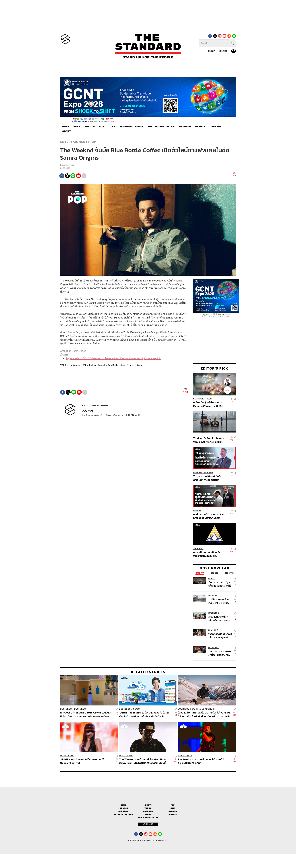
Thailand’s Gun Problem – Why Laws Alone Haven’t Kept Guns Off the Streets (209, 439)
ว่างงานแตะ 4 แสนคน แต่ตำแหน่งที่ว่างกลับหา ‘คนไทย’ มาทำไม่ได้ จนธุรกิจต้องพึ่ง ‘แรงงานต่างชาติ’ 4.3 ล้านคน (219, 652)
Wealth (148, 805)
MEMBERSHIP (148, 824)
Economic (198, 399)
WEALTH (89, 126)
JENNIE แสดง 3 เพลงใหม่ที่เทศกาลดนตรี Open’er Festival (82, 761)
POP (101, 126)
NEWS (76, 126)
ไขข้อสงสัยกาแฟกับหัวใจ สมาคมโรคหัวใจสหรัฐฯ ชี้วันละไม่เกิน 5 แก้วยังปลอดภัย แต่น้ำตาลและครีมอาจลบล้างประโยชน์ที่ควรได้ (204, 714)
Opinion (123, 811)
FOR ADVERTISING (148, 817)
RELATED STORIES (148, 671)
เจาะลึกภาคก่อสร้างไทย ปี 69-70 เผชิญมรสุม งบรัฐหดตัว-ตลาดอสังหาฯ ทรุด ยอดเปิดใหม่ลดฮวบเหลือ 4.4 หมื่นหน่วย (218, 601)
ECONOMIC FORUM (131, 126)
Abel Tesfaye (90, 364)
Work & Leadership (204, 709)
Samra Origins (135, 364)
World (197, 472)
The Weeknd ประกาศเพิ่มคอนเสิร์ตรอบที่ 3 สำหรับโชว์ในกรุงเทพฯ (201, 761)
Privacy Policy (123, 814)
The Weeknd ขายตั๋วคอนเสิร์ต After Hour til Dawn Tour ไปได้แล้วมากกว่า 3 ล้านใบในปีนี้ (144, 761)
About (147, 814)
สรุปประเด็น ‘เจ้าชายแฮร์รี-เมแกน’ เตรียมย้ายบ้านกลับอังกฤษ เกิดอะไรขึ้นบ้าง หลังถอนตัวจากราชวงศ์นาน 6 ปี (208, 516)
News (136, 709)
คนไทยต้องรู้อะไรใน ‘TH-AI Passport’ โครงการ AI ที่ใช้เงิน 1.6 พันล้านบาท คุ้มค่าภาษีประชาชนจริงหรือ (208, 404)
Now (173, 808)
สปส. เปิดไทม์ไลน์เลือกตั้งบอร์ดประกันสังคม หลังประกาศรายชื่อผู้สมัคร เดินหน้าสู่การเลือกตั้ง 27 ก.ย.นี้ (207, 553)
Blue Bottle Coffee (116, 364)
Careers (148, 811)
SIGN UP (223, 50)
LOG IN (212, 50)
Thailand (208, 472)
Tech (209, 399)
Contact (172, 814)
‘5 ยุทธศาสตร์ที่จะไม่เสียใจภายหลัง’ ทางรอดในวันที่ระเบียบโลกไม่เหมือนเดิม (207, 477)
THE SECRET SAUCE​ (161, 126)
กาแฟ (102, 364)
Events (173, 811)
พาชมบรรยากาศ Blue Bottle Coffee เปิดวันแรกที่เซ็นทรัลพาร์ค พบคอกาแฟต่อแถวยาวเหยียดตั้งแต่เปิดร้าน (86, 714)
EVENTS (200, 126)
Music (63, 756)
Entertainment (74, 141)
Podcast (123, 808)
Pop (173, 805)
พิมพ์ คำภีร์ (69, 165)
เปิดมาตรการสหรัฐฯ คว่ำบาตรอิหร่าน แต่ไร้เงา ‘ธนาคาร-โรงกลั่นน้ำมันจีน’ (219, 583)
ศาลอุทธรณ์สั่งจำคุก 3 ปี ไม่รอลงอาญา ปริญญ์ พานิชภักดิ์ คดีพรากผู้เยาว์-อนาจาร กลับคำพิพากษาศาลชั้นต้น (220, 635)
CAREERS (216, 126)
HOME (65, 126)
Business (66, 709)
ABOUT (66, 131)
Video (147, 808)
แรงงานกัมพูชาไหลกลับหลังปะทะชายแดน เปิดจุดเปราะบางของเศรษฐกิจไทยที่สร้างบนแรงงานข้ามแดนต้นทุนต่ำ (219, 618)
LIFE (111, 126)
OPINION (185, 126)
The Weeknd (75, 364)
